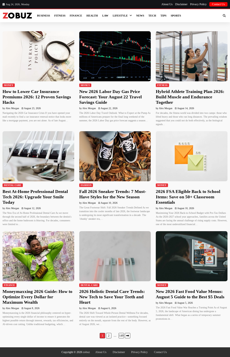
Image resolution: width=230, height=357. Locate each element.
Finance (76, 15)
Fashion (86, 185)
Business (43, 15)
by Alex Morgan (11, 108)
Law (105, 15)
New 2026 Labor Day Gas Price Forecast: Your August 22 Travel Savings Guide (110, 97)
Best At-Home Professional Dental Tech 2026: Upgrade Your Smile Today (35, 197)
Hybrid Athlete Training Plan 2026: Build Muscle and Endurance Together (190, 97)
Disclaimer (181, 4)
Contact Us (218, 4)
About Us (166, 4)
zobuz (86, 352)
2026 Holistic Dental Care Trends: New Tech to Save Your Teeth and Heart (112, 297)
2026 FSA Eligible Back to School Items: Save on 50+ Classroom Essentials (188, 197)
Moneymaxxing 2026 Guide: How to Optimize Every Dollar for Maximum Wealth (37, 297)
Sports (176, 15)
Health (92, 15)
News (140, 15)
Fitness (59, 15)
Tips (163, 15)
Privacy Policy (198, 4)
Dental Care (12, 185)
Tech (152, 15)
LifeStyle (120, 15)
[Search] (224, 15)
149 (121, 335)
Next (127, 335)
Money (8, 85)
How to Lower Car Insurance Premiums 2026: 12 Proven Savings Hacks (37, 97)
